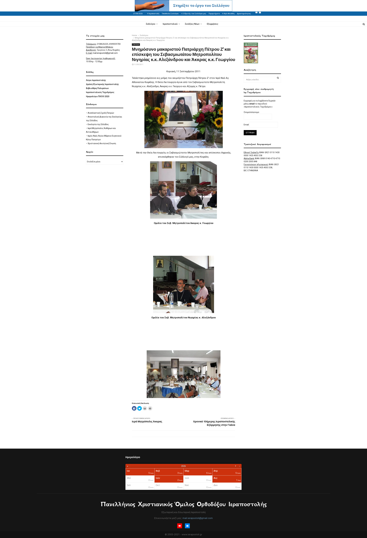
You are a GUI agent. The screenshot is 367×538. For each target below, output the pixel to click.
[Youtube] (256, 12)
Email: (247, 125)
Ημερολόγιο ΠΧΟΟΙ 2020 (97, 96)
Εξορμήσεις (212, 24)
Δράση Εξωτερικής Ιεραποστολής (102, 84)
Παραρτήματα (214, 14)
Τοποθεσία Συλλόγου (170, 14)
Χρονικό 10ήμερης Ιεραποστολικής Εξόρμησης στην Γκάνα (214, 423)
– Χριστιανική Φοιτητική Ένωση (101, 143)
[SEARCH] (278, 78)
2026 (183, 466)
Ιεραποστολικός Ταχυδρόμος (100, 92)
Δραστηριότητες (244, 14)
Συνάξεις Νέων (192, 24)
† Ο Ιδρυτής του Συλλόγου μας (193, 14)
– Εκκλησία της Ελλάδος (97, 124)
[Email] (260, 12)
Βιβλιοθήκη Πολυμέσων (97, 88)
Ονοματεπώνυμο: (252, 112)
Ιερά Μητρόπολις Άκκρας (147, 422)
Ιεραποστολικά (170, 24)
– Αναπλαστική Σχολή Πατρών (100, 113)
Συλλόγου (150, 24)
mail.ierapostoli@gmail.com (105, 53)
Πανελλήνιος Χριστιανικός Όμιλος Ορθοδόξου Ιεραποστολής (184, 504)
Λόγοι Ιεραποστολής (96, 80)
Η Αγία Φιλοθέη (228, 14)
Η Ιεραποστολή (153, 14)
